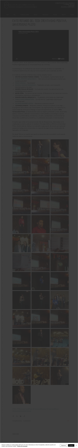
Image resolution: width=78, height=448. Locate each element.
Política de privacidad (22, 446)
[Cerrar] (76, 445)
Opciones (63, 445)
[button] (10, 204)
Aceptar (71, 445)
